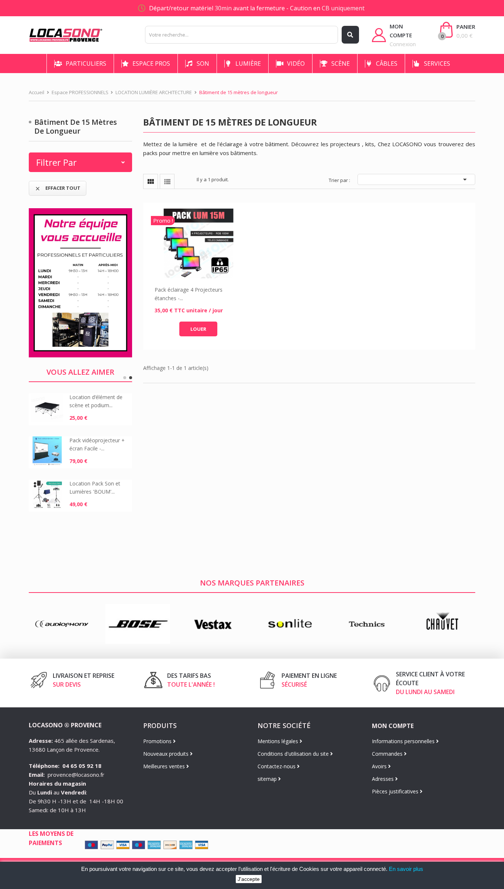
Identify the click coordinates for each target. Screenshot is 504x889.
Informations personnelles (404, 741)
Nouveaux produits (166, 753)
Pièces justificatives (396, 791)
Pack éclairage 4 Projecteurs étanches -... (188, 293)
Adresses (383, 778)
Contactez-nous (277, 766)
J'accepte (249, 879)
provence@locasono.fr (76, 774)
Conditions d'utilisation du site (294, 753)
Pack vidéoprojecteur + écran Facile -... (97, 444)
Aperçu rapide (198, 244)
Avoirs (380, 766)
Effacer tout (57, 188)
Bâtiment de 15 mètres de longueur (75, 126)
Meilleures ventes (164, 766)
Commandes (388, 753)
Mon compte (393, 726)
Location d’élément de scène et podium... (95, 401)
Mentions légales (279, 741)
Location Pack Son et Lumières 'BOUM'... (94, 487)
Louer (198, 329)
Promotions (158, 741)
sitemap (268, 778)
